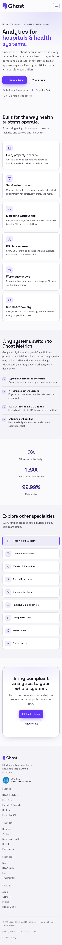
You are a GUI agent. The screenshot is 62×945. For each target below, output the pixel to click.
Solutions (15, 24)
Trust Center (8, 877)
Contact (6, 896)
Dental (5, 844)
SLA (41, 931)
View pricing (38, 80)
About (5, 891)
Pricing (5, 901)
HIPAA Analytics (10, 795)
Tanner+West (8, 925)
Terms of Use (24, 931)
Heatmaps (7, 810)
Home (5, 24)
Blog (4, 863)
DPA (35, 931)
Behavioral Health (11, 839)
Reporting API (9, 815)
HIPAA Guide (8, 867)
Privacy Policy (8, 931)
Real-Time (7, 800)
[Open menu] (56, 6)
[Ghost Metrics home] (13, 6)
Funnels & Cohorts (11, 805)
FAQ (4, 873)
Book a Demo (16, 80)
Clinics (5, 834)
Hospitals (7, 829)
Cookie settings (9, 937)
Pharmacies (8, 849)
